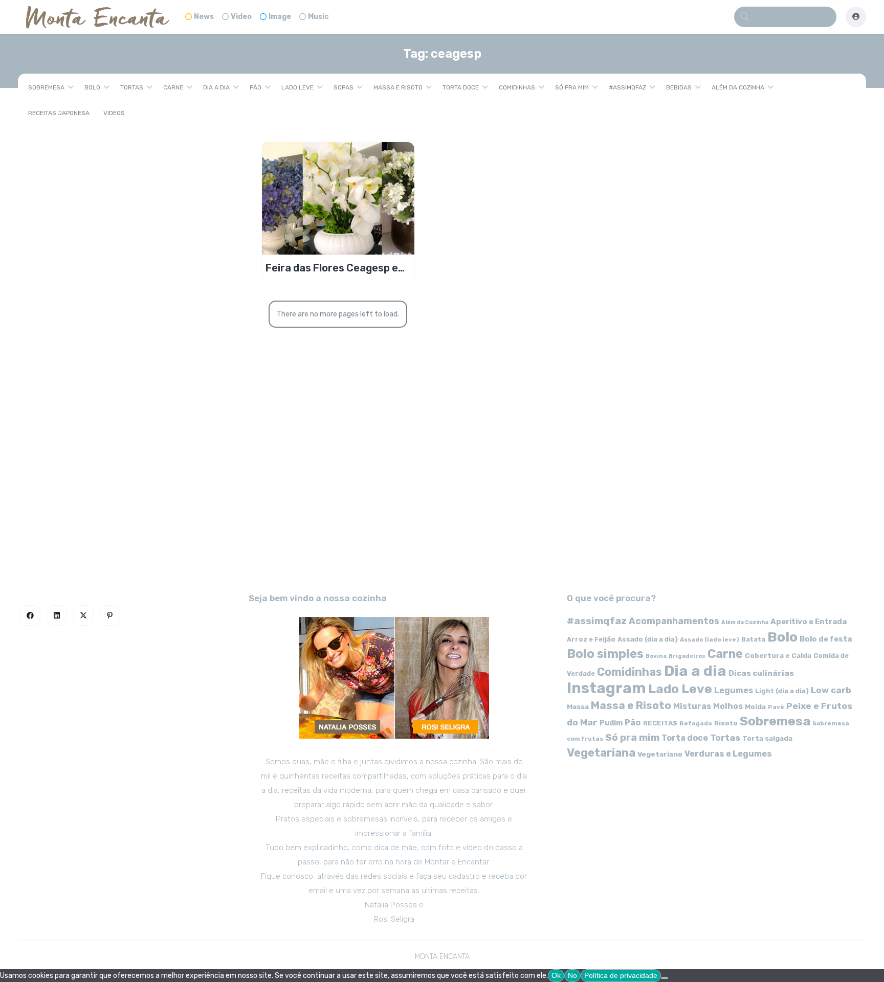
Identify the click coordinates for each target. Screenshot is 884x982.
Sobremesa (46, 87)
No (572, 975)
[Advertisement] (442, 488)
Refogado (695, 723)
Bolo (92, 87)
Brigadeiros (687, 656)
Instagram (606, 688)
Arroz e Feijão (591, 639)
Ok (556, 975)
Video (241, 16)
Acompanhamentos (674, 620)
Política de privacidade (620, 975)
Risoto (726, 723)
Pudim (611, 723)
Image (280, 16)
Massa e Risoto (398, 87)
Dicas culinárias (761, 673)
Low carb (831, 690)
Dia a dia (216, 87)
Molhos (728, 706)
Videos (114, 113)
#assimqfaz (627, 87)
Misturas (692, 706)
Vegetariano (659, 754)
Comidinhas (517, 87)
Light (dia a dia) (782, 691)
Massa (578, 706)
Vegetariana (601, 753)
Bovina (656, 656)
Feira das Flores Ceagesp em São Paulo (336, 268)
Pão (255, 87)
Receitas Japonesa (59, 113)
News (204, 16)
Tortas (131, 87)
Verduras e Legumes (728, 754)
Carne (173, 87)
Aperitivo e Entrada (808, 621)
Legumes (733, 690)
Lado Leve (297, 87)
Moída (755, 707)
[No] (664, 978)
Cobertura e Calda (778, 655)
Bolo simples (605, 654)
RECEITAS (660, 723)
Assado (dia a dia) (647, 639)
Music (318, 16)
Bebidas (679, 87)
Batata (753, 639)
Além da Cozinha (738, 87)
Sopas (343, 87)
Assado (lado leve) (709, 639)
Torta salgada (767, 738)
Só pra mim (572, 87)
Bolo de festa (826, 639)
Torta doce (461, 87)
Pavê (776, 707)
